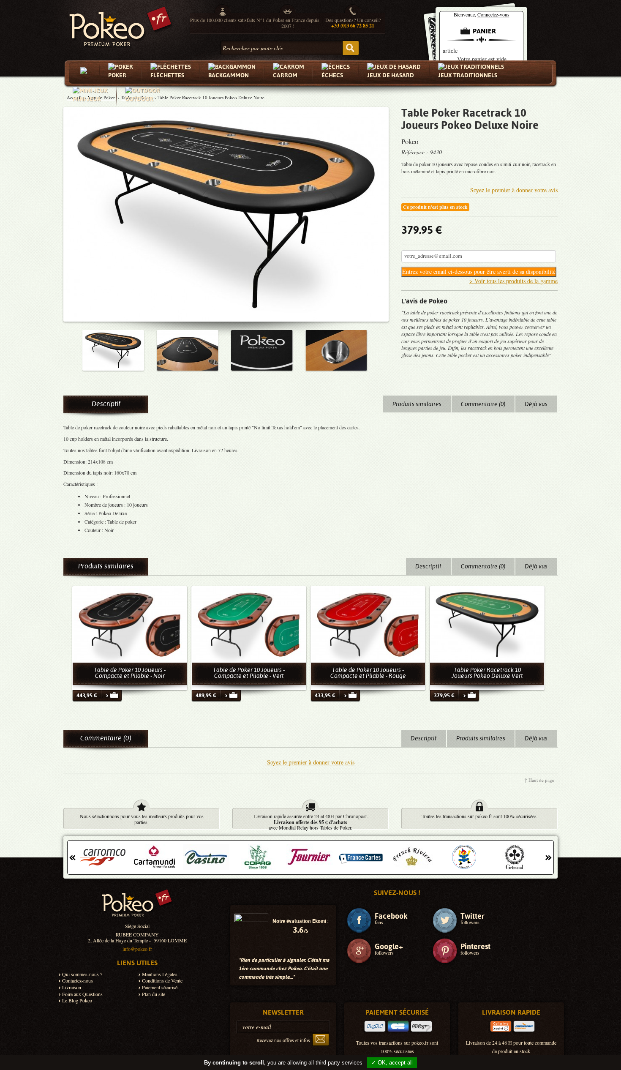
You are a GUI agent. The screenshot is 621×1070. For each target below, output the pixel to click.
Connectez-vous (493, 14)
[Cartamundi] (154, 857)
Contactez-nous (77, 980)
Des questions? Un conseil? (353, 23)
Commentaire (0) (483, 404)
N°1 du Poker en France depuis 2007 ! (287, 23)
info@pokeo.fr (137, 948)
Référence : (415, 152)
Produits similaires (416, 404)
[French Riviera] (412, 857)
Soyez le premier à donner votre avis (514, 190)
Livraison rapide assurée (277, 816)
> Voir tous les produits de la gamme (513, 281)
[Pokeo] (137, 906)
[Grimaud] (515, 857)
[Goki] (464, 857)
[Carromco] (103, 857)
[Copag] (257, 857)
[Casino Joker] (206, 857)
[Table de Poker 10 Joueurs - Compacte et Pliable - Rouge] (367, 624)
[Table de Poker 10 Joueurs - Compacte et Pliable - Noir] (129, 624)
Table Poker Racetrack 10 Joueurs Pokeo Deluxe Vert (487, 672)
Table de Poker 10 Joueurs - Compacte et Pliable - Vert (249, 672)
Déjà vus (536, 404)
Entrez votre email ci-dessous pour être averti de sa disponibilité (479, 272)
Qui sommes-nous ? (82, 974)
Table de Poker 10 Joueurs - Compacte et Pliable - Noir (130, 672)
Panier (484, 31)
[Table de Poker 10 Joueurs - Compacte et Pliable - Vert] (248, 624)
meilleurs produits (167, 816)
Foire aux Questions (82, 994)
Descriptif (106, 404)
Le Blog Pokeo (77, 1000)
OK (350, 48)
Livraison (71, 987)
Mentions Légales (159, 974)
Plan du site (153, 994)
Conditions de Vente (162, 980)
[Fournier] (309, 857)
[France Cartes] (360, 857)
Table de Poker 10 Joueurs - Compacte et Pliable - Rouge (368, 672)
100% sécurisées (519, 816)
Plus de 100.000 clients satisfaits (222, 20)
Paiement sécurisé (159, 987)
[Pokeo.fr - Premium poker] (120, 24)
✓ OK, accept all (392, 1062)
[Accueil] (85, 73)
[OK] (320, 1039)
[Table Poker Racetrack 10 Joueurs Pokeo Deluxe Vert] (487, 624)
